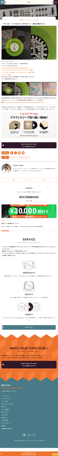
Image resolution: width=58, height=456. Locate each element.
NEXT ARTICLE (44, 180)
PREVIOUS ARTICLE (13, 180)
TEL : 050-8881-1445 (12, 388)
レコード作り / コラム (29, 192)
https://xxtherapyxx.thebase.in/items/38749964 (15, 68)
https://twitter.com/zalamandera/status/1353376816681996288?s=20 (24, 102)
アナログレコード (23, 157)
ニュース (38, 192)
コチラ (16, 79)
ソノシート (20, 192)
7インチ (13, 157)
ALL (29, 180)
